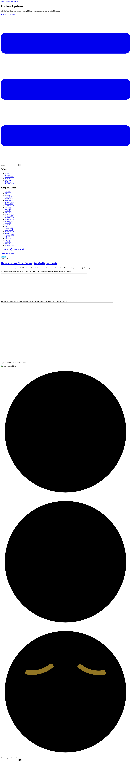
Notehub (7, 175)
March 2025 (8, 212)
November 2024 (9, 218)
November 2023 (9, 231)
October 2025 (9, 204)
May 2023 (8, 240)
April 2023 (8, 242)
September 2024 (9, 219)
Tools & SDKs (9, 177)
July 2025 (8, 207)
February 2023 (9, 245)
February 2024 (9, 228)
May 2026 (8, 193)
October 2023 (9, 233)
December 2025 (9, 200)
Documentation (9, 184)
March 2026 (8, 197)
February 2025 (9, 214)
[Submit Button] (20, 165)
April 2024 (8, 224)
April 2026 (8, 195)
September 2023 (9, 235)
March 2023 (8, 243)
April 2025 (8, 211)
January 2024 (9, 230)
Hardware (8, 182)
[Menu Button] (65, 163)
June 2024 (8, 223)
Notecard (7, 178)
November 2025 (9, 202)
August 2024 (8, 221)
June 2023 (8, 238)
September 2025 (9, 205)
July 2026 (8, 192)
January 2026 (9, 199)
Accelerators (8, 180)
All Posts (7, 173)
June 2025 (8, 209)
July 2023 (8, 237)
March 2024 (8, 226)
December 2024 (9, 216)
